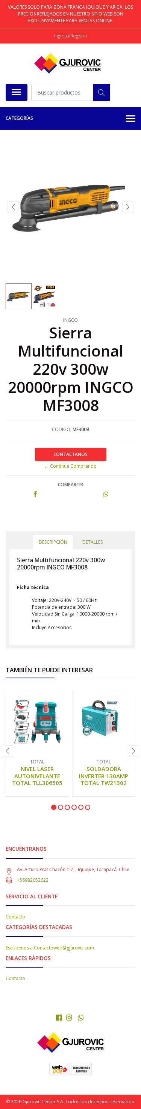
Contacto (15, 917)
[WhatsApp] (80, 1017)
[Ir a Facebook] (59, 1017)
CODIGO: (61, 429)
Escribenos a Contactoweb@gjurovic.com (50, 948)
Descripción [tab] (53, 542)
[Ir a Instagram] (69, 1017)
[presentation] (13, 206)
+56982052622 (33, 880)
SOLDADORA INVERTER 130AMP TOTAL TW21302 (103, 775)
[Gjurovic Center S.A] (67, 63)
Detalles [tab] (92, 542)
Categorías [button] (19, 118)
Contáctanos (70, 454)
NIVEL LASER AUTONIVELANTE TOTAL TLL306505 (37, 775)
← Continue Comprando (70, 466)
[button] (53, 807)
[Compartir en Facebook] (35, 494)
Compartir (70, 484)
